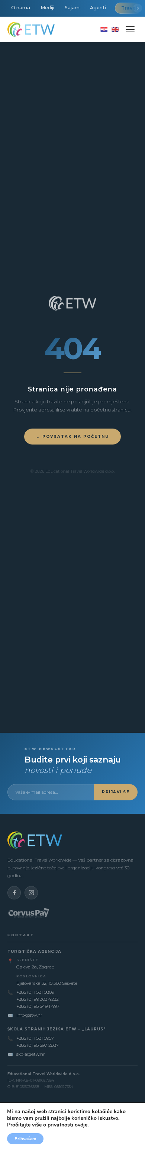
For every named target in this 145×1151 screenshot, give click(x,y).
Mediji (47, 7)
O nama (20, 7)
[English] (115, 29)
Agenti (98, 7)
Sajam (72, 7)
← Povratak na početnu (72, 436)
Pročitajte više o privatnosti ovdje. (47, 1124)
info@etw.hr (29, 1015)
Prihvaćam (25, 1139)
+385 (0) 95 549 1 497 (37, 1006)
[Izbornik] (130, 29)
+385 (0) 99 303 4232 (37, 999)
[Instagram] (31, 892)
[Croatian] (103, 29)
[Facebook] (14, 892)
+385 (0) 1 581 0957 (35, 1038)
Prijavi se (115, 792)
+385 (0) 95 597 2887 (37, 1045)
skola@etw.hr (30, 1054)
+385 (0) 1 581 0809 (35, 992)
